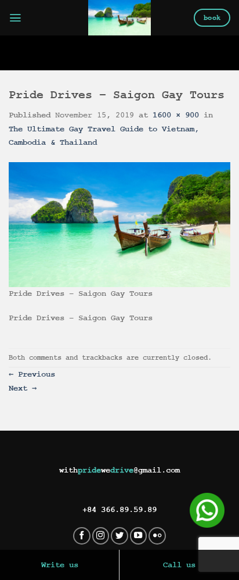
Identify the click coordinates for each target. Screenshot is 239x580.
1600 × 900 (176, 115)
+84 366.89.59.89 (119, 509)
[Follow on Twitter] (119, 536)
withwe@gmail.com (119, 470)
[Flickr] (157, 536)
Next (23, 388)
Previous (32, 374)
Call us (179, 565)
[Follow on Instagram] (101, 536)
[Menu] (15, 17)
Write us (59, 565)
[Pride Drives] (119, 17)
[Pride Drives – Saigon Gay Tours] (119, 224)
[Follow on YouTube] (138, 536)
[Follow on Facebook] (81, 536)
